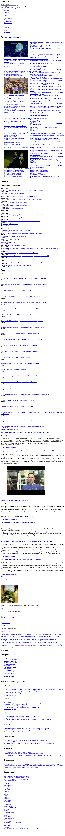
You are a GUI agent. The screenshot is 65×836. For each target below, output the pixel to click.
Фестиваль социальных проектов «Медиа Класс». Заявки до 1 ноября (26, 541)
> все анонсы (4, 427)
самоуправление (4, 644)
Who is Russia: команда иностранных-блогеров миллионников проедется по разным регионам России (33, 765)
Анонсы (6, 788)
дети (27, 639)
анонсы (35, 634)
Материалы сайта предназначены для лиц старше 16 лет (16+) (22, 828)
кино (42, 636)
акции (13, 642)
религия (52, 640)
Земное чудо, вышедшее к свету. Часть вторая (14, 202)
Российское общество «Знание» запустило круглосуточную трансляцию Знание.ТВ (42, 64)
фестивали (9, 636)
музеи (30, 645)
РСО (52, 642)
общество (7, 10)
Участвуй (6, 17)
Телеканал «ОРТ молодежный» (13, 822)
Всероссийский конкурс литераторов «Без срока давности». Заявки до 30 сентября (24, 284)
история (61, 637)
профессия (30, 640)
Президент (11, 644)
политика (3, 639)
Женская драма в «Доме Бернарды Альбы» (13, 211)
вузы (60, 634)
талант (5, 647)
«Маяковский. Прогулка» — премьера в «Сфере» (15, 236)
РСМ (13, 640)
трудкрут (3, 645)
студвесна (37, 640)
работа (16, 642)
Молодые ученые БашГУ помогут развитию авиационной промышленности (26, 706)
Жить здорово (8, 18)
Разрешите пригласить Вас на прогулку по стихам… (16, 230)
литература (20, 637)
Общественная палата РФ (15, 647)
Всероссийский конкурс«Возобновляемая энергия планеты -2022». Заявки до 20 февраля (26, 308)
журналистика (40, 639)
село (26, 640)
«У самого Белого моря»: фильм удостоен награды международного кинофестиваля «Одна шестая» (33, 755)
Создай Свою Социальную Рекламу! (14, 500)
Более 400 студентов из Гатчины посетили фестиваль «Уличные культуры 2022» (27, 740)
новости (3, 634)
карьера (6, 33)
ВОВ (41, 640)
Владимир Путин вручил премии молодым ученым (45, 110)
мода (15, 645)
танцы (19, 642)
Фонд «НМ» (7, 816)
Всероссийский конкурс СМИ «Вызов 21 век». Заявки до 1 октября (20, 296)
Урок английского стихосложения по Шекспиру (14, 227)
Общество (7, 789)
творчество (7, 29)
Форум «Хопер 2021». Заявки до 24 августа (13, 369)
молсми (37, 644)
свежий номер (24, 8)
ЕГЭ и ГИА (39, 645)
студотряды (34, 645)
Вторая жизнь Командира (11, 718)
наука (11, 637)
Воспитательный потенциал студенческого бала (44, 159)
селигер (48, 642)
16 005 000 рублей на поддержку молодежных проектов (46, 78)
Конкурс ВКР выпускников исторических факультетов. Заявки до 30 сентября (23, 278)
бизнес (34, 639)
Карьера (6, 12)
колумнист (9, 664)
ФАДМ (53, 636)
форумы (56, 634)
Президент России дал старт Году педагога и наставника (46, 106)
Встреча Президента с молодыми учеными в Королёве (16, 265)
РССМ (30, 644)
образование (7, 32)
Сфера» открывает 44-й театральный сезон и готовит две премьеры (20, 221)
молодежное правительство (30, 647)
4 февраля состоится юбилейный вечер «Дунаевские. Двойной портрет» (22, 199)
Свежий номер (8, 785)
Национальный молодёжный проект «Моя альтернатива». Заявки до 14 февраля (30, 451)
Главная (3, 429)
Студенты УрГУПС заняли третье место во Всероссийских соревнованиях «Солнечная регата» (31, 741)
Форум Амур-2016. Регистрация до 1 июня (16, 777)
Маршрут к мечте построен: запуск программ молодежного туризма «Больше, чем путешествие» (32, 764)
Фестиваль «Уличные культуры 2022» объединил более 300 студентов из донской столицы (30, 743)
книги (12, 645)
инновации (24, 642)
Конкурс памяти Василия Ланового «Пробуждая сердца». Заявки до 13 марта (23, 339)
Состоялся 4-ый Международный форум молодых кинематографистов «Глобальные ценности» (28, 215)
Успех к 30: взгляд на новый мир (13, 731)
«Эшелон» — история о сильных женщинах (13, 193)
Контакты (7, 825)
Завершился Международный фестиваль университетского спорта (42, 76)
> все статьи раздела (10, 695)
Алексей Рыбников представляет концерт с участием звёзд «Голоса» (24, 753)
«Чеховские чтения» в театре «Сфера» (12, 259)
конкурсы (3, 636)
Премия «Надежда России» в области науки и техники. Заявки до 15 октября (23, 388)
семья (33, 644)
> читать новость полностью (9, 447)
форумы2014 (19, 639)
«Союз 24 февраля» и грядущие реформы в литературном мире (19, 196)
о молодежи (9, 674)
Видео (6, 794)
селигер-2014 (37, 642)
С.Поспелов (42, 644)
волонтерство (42, 637)
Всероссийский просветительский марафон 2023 (18, 132)
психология (45, 645)
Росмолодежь (16, 636)
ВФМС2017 (50, 645)
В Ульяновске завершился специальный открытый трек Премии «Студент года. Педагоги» (27, 262)
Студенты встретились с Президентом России (43, 127)
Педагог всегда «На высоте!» (9, 224)
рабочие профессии (49, 639)
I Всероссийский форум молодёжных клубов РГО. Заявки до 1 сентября (21, 376)
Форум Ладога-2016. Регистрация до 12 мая (16, 776)
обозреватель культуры (10, 661)
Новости (6, 786)
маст (28, 642)
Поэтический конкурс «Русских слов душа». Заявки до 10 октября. (20, 363)
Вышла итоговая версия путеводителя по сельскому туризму (21, 767)
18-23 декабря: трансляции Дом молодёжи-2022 (44, 138)
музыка (30, 639)
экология (47, 644)
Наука (6, 13)
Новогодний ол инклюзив (8, 242)
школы (39, 636)
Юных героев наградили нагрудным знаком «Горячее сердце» (22, 716)
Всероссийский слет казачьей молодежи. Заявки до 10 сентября (19, 382)
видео (5, 30)
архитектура (43, 642)
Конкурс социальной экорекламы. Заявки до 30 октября (21, 559)
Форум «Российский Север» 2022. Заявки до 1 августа (16, 290)
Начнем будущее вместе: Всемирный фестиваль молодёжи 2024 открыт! (21, 233)
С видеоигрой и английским (38, 174)
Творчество (7, 20)
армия (9, 647)
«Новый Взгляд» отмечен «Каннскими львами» (18, 523)
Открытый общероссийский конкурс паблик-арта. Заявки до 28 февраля (21, 333)
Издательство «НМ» (10, 818)
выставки (9, 642)
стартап (31, 642)
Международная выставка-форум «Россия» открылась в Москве (19, 253)
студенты (6, 27)
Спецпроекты (8, 23)
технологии (19, 645)
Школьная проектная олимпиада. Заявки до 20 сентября (17, 406)
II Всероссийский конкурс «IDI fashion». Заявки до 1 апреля (18, 315)
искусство (41, 647)
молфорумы (47, 636)
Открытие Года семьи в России (10, 239)
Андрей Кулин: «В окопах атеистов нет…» (13, 208)
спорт (15, 637)
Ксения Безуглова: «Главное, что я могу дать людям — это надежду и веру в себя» (28, 719)
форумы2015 (4, 640)
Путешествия (8, 21)
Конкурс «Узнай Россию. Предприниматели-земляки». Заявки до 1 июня (22, 321)
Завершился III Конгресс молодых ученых (13, 245)
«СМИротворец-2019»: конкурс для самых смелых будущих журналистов (22, 420)
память (36, 637)
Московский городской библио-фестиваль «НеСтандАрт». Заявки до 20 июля (23, 302)
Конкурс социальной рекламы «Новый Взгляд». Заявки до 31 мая (25, 432)
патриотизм (23, 636)
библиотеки (23, 644)
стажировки (17, 644)
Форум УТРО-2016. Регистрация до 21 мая (16, 779)
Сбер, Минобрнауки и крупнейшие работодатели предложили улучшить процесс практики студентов (33, 689)
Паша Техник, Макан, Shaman (39, 170)
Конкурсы (7, 810)
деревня (58, 644)
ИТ (54, 645)
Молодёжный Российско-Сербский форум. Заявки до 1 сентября (19, 351)
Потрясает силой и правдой (38, 173)
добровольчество (32, 636)
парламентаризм (25, 645)
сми (56, 645)
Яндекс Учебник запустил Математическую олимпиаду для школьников (25, 694)
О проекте (7, 815)
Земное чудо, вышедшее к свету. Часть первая (14, 205)
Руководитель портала (10, 658)
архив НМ (8, 639)
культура (13, 639)
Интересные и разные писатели (39, 171)
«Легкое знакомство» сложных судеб (11, 218)
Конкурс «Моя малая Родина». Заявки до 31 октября (16, 357)
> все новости (5, 266)
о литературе (10, 667)
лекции (9, 640)
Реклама (6, 827)
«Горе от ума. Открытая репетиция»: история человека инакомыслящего (22, 190)
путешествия (53, 644)
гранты (16, 640)
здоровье (25, 637)
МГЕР (37, 647)
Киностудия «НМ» (9, 821)
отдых (48, 640)
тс (33, 640)
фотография (8, 645)
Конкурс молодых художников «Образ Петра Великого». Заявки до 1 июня (22, 327)
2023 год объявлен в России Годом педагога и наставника (47, 133)
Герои (5, 15)
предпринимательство (53, 637)
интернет (55, 642)
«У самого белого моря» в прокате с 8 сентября (17, 752)
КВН (27, 644)
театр (24, 639)
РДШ (23, 647)
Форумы (6, 809)
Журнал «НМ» (8, 819)
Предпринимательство (10, 807)
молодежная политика (9, 25)
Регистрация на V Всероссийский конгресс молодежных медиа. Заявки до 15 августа (25, 394)
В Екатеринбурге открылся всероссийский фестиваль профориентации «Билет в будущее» (45, 99)
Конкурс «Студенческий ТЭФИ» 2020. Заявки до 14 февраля (18, 400)
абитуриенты (21, 640)
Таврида (45, 640)
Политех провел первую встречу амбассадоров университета (21, 707)
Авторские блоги (9, 812)
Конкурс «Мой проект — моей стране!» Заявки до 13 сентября (19, 345)
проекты (56, 639)
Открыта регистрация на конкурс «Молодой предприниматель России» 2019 (23, 426)
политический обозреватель (12, 670)
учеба (61, 644)
